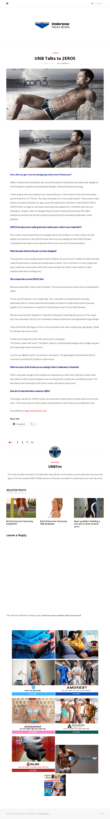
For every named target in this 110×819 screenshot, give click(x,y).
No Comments (63, 63)
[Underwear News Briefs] (55, 25)
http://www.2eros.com (36, 410)
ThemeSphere (43, 814)
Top (102, 813)
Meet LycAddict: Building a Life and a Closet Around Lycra (87, 524)
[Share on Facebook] (17, 442)
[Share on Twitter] (22, 442)
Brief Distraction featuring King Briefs (19, 522)
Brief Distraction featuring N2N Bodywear (53, 522)
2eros (56, 53)
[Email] (32, 442)
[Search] (92, 3)
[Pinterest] (27, 442)
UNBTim (55, 466)
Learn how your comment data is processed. (61, 615)
